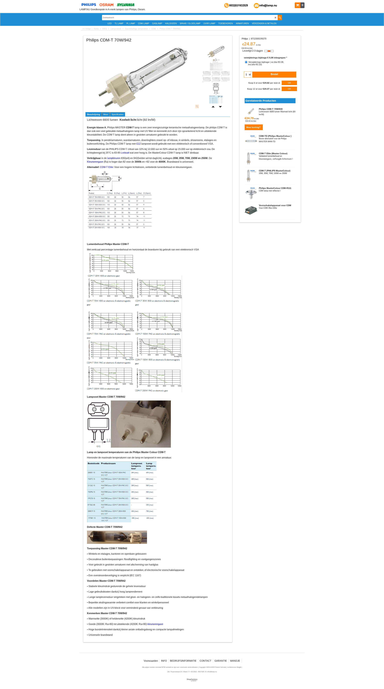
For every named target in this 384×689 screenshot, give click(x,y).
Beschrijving (93, 114)
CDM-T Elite (106, 167)
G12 (138, 143)
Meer (105, 114)
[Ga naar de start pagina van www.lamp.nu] (112, 4)
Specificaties (117, 114)
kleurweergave (155, 624)
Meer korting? (253, 127)
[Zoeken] (280, 17)
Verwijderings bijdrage (266, 63)
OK (289, 83)
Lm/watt (125, 152)
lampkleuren (113, 158)
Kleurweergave (95, 161)
